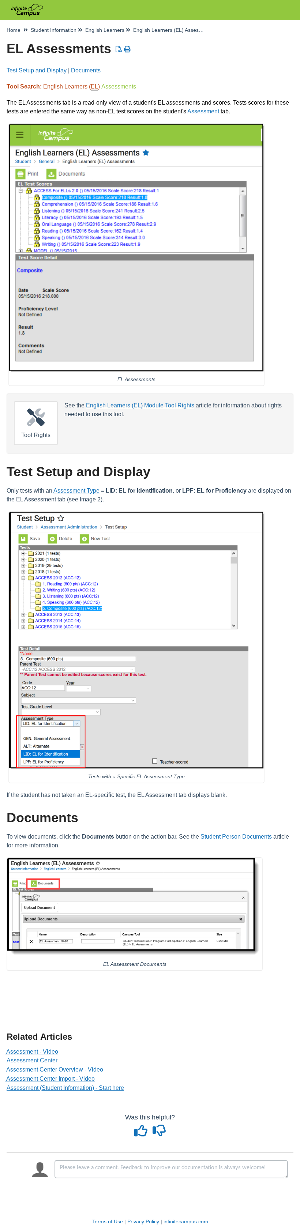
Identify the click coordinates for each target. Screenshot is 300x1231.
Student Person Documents (236, 836)
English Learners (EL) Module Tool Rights (140, 405)
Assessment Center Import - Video (51, 1079)
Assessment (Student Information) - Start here (65, 1088)
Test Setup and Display (37, 70)
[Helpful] (142, 1133)
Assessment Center (32, 1060)
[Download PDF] (119, 49)
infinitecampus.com (186, 1221)
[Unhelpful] (159, 1133)
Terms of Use (107, 1221)
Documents (86, 70)
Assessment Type (76, 490)
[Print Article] (127, 49)
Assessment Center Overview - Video (55, 1069)
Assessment (203, 111)
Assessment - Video (32, 1052)
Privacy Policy (143, 1221)
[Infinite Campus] (27, 6)
